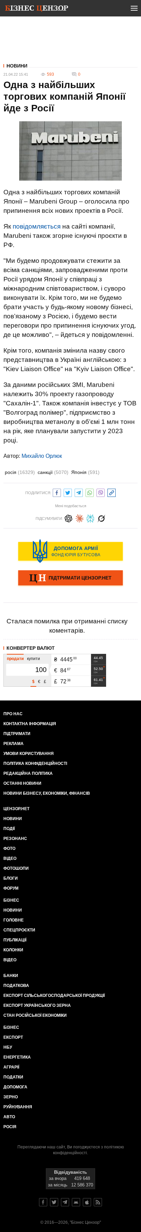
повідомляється (37, 226)
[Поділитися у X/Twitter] (68, 492)
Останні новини (22, 783)
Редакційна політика (28, 773)
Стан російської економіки (35, 1015)
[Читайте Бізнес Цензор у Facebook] (43, 1202)
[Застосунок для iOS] (87, 1202)
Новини (17, 66)
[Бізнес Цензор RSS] (98, 1202)
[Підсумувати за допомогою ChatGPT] (68, 518)
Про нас (13, 713)
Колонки (13, 950)
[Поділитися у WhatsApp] (90, 492)
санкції (53, 472)
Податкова (16, 985)
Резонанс (15, 838)
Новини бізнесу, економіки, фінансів (46, 793)
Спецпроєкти (19, 930)
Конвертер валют (31, 648)
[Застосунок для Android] (76, 1202)
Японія (85, 472)
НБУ (7, 1047)
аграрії (11, 1067)
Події (9, 828)
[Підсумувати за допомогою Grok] (101, 518)
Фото (9, 848)
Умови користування (28, 753)
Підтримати (16, 733)
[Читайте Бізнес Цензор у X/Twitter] (54, 1202)
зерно (10, 1097)
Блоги (10, 878)
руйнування (17, 1107)
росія (20, 472)
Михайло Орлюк (42, 456)
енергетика (17, 1057)
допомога (15, 1087)
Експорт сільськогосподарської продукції (54, 995)
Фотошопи (16, 868)
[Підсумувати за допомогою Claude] (79, 518)
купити (33, 658)
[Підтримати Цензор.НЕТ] (70, 578)
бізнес (11, 1027)
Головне (13, 920)
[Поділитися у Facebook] (57, 492)
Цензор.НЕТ (16, 808)
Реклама (13, 743)
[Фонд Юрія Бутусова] (70, 551)
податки (13, 1077)
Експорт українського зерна (37, 1005)
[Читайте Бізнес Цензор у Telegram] (65, 1202)
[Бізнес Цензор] (36, 9)
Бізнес (11, 900)
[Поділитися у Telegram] (79, 492)
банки (10, 975)
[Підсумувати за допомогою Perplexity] (90, 518)
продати (15, 658)
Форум (10, 888)
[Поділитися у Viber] (101, 492)
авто (9, 1116)
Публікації (14, 940)
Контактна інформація (29, 723)
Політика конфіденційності (35, 763)
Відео (9, 858)
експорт (13, 1037)
